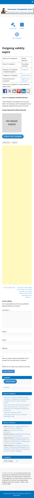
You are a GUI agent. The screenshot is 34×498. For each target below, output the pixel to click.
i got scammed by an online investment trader (17, 405)
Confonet (4, 473)
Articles (22, 28)
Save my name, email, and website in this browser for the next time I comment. (15, 359)
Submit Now (10, 381)
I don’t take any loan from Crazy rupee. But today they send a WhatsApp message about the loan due (16, 408)
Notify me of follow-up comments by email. (16, 367)
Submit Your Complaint (13, 136)
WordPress (22, 493)
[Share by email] (28, 91)
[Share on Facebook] (5, 91)
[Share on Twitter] (9, 91)
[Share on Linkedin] (23, 91)
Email (4, 340)
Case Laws (13, 28)
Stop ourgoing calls (8, 287)
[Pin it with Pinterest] (19, 91)
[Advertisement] (17, 214)
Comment (6, 310)
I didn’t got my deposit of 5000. (12, 412)
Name (4, 332)
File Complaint (17, 38)
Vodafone (25, 70)
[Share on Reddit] (14, 91)
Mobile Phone (26, 75)
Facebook (6, 387)
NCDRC (11, 473)
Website (4, 348)
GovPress (13, 493)
